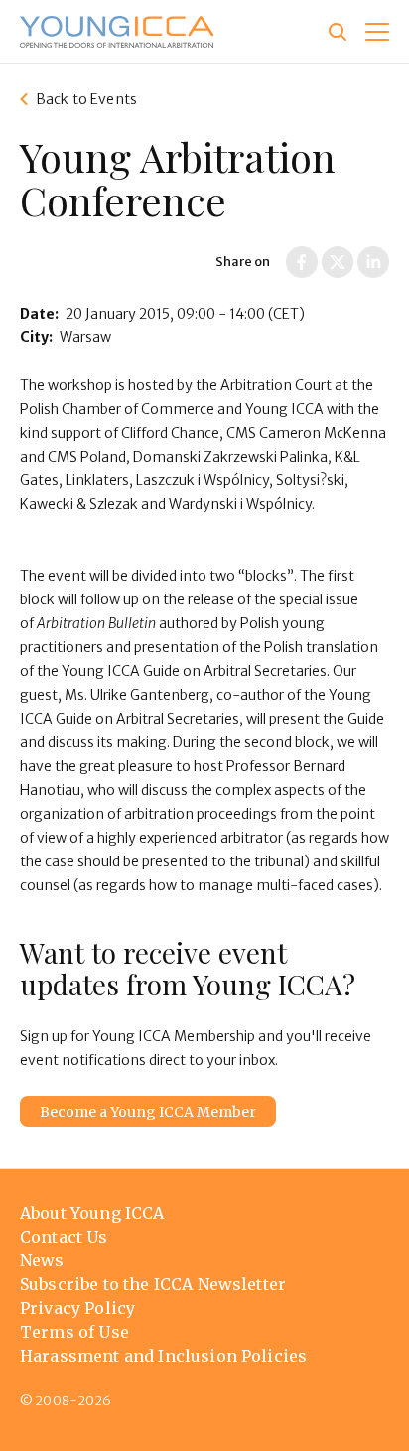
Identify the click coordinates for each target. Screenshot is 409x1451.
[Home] (117, 32)
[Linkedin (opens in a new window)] (373, 262)
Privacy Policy (77, 1308)
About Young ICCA (92, 1213)
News (42, 1260)
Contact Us (64, 1237)
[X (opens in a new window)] (337, 262)
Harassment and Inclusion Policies (163, 1356)
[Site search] (337, 32)
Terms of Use (74, 1332)
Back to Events (86, 99)
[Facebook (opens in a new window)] (302, 262)
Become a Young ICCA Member (148, 1112)
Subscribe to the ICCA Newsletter (153, 1284)
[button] (377, 32)
